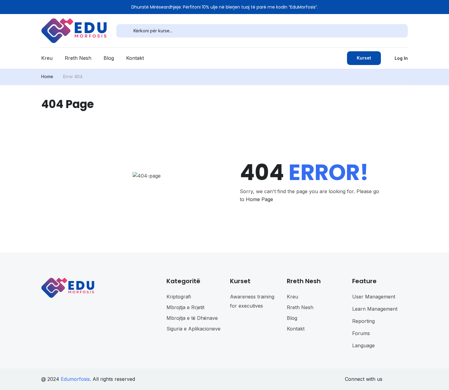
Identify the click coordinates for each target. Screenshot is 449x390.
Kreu (47, 58)
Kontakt (135, 58)
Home (47, 76)
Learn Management (374, 309)
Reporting (363, 321)
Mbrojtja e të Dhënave (192, 318)
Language (363, 345)
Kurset (364, 57)
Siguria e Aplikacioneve (193, 329)
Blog (109, 58)
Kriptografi (178, 297)
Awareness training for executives (252, 301)
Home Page (259, 199)
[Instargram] (393, 379)
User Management (373, 297)
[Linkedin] (403, 379)
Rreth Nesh (78, 58)
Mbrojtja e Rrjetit (185, 307)
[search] (124, 31)
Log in (401, 58)
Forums (361, 333)
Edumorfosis (75, 379)
